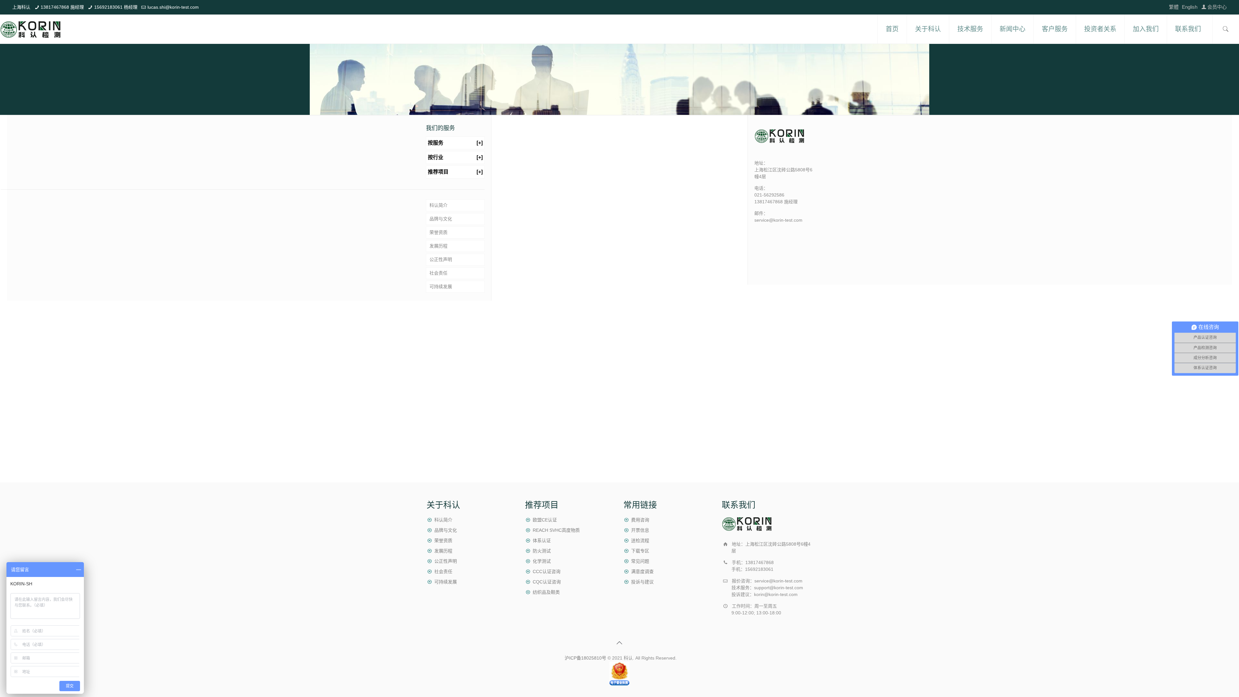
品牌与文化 (440, 218)
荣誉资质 (438, 232)
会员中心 (1217, 7)
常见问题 (640, 561)
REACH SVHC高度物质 (556, 530)
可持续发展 (440, 286)
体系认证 (542, 540)
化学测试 (542, 561)
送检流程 (640, 540)
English (1189, 7)
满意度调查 (642, 571)
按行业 (455, 157)
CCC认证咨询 (546, 571)
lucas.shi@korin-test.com (173, 7)
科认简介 (438, 205)
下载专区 (640, 550)
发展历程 (438, 245)
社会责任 (438, 273)
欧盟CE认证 (545, 519)
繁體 (1174, 7)
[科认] (31, 29)
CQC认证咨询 (547, 581)
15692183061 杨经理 (115, 7)
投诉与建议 (642, 581)
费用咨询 (640, 519)
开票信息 (640, 530)
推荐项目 (455, 172)
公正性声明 (440, 259)
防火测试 (542, 550)
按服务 (455, 143)
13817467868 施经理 (62, 7)
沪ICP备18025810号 (585, 658)
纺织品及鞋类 (546, 592)
